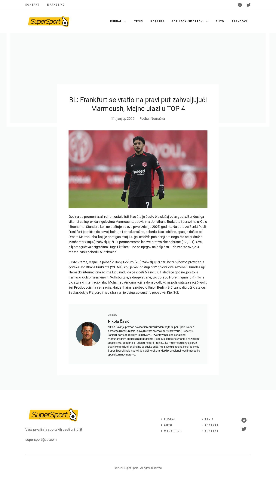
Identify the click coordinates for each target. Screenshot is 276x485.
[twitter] (249, 5)
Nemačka (158, 119)
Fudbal (116, 21)
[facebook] (240, 5)
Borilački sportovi (188, 21)
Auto (220, 21)
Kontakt (32, 4)
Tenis (138, 21)
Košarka (157, 21)
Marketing (56, 4)
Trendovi (239, 21)
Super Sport (131, 467)
